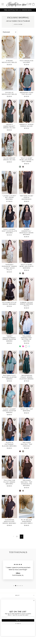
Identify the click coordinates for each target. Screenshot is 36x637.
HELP (17, 595)
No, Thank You (18, 623)
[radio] (20, 167)
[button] (14, 39)
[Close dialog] (34, 600)
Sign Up (18, 620)
